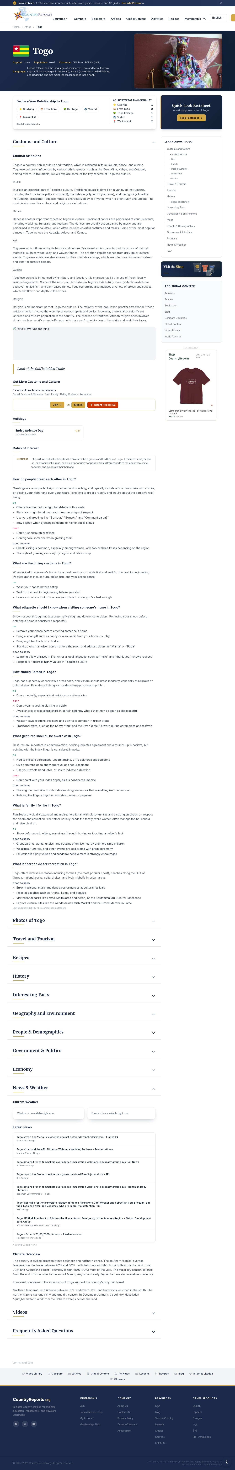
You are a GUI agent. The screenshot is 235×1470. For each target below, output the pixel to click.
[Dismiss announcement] (221, 3)
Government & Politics (179, 232)
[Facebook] (16, 1424)
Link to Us (160, 1443)
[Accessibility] (227, 1462)
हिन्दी (195, 1430)
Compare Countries (176, 317)
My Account (86, 1418)
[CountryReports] (32, 13)
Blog (167, 311)
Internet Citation (203, 1373)
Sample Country (164, 1418)
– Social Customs (178, 154)
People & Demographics (181, 226)
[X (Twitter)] (25, 1424)
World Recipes (173, 336)
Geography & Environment (182, 213)
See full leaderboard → (28, 124)
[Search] (204, 18)
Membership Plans (90, 1424)
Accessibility (124, 1430)
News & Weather (176, 244)
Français (197, 1418)
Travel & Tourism (176, 184)
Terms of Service (127, 1424)
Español (197, 1412)
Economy (172, 238)
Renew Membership (91, 1412)
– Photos (174, 178)
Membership (193, 19)
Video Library (172, 330)
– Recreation (176, 173)
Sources (160, 1436)
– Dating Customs (179, 169)
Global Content (136, 19)
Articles (116, 19)
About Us (123, 1405)
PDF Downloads (202, 1436)
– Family (174, 164)
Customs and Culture (178, 148)
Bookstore (98, 19)
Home (16, 26)
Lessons (144, 1373)
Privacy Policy (125, 1418)
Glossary (119, 1379)
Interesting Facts (176, 207)
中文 (195, 1424)
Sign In (78, 404)
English (217, 17)
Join (55, 404)
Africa (28, 26)
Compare (80, 19)
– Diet (172, 159)
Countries (58, 19)
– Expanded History (179, 202)
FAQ (169, 250)
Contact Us (124, 1412)
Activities (157, 19)
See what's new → (133, 3)
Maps (170, 219)
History (171, 196)
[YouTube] (34, 1424)
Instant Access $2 (105, 404)
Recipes (174, 19)
